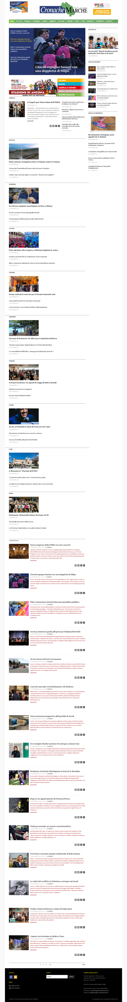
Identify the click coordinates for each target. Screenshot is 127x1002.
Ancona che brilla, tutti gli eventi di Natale (23, 440)
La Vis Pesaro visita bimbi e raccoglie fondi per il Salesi (27, 528)
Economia (36, 21)
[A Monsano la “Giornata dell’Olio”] (47, 460)
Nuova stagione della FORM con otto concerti (19, 32)
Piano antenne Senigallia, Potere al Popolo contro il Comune (34, 162)
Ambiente (52, 21)
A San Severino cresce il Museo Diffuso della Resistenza (28, 307)
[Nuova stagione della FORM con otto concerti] (19, 551)
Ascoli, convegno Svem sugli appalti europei (24, 212)
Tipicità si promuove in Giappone (20, 389)
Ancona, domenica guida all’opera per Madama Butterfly (20, 59)
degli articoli (14, 985)
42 (50, 964)
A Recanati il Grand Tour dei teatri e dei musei (24, 301)
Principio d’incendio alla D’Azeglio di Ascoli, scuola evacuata (70, 126)
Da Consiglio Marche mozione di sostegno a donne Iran (54, 744)
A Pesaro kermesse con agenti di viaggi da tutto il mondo (33, 383)
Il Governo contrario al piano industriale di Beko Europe (55, 854)
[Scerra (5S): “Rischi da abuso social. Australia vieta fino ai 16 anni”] (103, 41)
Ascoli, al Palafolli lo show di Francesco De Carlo (29, 427)
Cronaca (27, 21)
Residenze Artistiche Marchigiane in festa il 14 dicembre (55, 771)
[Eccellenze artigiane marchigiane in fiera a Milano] (47, 196)
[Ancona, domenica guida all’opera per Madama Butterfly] (19, 638)
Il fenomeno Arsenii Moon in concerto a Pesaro (25, 433)
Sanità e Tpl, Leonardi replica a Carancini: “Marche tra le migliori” (31, 175)
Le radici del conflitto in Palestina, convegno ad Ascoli (54, 881)
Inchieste (90, 21)
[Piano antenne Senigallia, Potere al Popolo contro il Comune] (47, 151)
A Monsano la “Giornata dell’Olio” (23, 471)
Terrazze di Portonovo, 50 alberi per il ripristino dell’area (33, 338)
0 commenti (48, 547)
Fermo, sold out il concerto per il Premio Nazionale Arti (32, 294)
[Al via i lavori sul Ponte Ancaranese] (19, 665)
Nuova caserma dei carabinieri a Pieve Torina (101, 159)
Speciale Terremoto (95, 113)
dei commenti (14, 988)
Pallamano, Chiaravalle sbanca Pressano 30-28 (29, 515)
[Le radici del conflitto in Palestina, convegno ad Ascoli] (19, 887)
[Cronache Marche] (63, 9)
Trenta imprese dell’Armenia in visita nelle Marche (26, 219)
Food (83, 21)
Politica (19, 21)
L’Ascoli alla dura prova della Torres (21, 522)
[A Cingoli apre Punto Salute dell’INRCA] (17, 109)
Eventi (77, 21)
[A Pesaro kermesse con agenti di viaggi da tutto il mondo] (47, 372)
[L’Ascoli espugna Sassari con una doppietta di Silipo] (59, 51)
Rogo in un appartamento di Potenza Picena (50, 799)
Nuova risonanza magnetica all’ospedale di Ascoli (52, 716)
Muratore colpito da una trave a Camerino (72, 110)
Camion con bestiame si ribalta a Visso (47, 936)
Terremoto (100, 21)
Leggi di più (30, 121)
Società (109, 21)
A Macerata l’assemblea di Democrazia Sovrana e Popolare (29, 168)
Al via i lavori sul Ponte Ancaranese (45, 659)
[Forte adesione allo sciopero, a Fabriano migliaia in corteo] (47, 240)
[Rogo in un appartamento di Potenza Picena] (19, 805)
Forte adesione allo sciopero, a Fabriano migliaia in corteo (33, 250)
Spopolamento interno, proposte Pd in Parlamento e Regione (101, 144)
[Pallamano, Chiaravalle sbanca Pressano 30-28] (47, 505)
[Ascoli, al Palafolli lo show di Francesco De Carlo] (47, 416)
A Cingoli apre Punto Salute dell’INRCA (43, 102)
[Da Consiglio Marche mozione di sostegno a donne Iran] (19, 750)
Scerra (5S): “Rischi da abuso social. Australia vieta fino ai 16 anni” (103, 52)
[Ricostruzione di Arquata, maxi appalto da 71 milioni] (103, 124)
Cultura (61, 21)
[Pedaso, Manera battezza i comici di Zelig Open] (19, 915)
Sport (11, 493)
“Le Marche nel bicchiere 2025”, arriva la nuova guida (27, 477)
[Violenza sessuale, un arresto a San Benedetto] (19, 832)
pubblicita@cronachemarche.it (99, 992)
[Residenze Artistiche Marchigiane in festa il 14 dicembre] (19, 777)
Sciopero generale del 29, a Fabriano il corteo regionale (28, 257)
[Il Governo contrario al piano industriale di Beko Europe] (19, 860)
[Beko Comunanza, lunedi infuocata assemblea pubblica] (19, 608)
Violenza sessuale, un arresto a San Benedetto (50, 826)
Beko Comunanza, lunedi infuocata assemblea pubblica (20, 49)
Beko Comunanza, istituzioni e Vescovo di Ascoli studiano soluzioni (32, 263)
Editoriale (92, 29)
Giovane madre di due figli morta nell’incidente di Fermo (73, 118)
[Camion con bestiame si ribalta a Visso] (19, 942)
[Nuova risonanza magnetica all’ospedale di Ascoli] (19, 722)
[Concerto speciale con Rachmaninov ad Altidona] (19, 693)
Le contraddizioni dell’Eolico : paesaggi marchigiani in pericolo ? (31, 351)
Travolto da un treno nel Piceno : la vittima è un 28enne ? (73, 103)
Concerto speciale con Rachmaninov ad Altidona (51, 687)
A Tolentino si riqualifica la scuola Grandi (102, 152)
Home (12, 21)
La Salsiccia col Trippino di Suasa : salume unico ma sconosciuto (31, 484)
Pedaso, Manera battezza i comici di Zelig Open (51, 909)
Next (83, 964)
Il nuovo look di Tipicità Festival (19, 395)
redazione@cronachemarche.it (100, 990)
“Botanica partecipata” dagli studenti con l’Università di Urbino (30, 345)
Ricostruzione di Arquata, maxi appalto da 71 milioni (101, 136)
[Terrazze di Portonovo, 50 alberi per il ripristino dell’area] (47, 328)
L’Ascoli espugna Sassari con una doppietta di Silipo (56, 69)
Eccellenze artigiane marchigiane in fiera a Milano (30, 206)
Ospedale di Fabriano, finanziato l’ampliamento (99, 167)
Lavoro (44, 21)
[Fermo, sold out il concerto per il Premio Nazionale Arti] (47, 284)
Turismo (69, 21)
